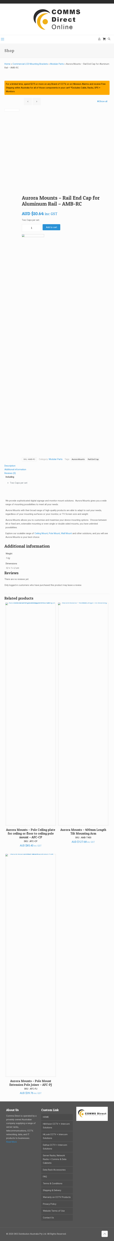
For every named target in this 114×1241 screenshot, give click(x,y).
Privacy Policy (49, 1204)
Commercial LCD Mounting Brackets (30, 64)
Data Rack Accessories (54, 1169)
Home (7, 64)
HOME (46, 1117)
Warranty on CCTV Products (57, 1197)
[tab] (57, 466)
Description (9, 465)
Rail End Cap (93, 459)
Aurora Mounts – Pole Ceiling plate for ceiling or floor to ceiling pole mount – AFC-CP (30, 833)
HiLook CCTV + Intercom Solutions (55, 1136)
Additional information (15, 469)
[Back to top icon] (105, 1234)
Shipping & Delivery (52, 1190)
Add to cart (51, 227)
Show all (103, 101)
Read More (11, 1142)
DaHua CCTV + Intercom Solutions (55, 1147)
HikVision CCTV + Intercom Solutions (56, 1126)
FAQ (45, 1176)
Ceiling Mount (41, 533)
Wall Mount (66, 533)
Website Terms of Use (54, 1210)
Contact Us (48, 1217)
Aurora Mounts (78, 459)
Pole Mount (54, 533)
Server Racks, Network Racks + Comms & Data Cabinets (54, 1159)
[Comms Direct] (57, 19)
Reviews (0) (10, 473)
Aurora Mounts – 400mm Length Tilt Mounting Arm (83, 831)
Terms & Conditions (52, 1183)
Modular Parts (57, 64)
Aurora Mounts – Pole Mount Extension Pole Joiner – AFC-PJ (30, 1083)
